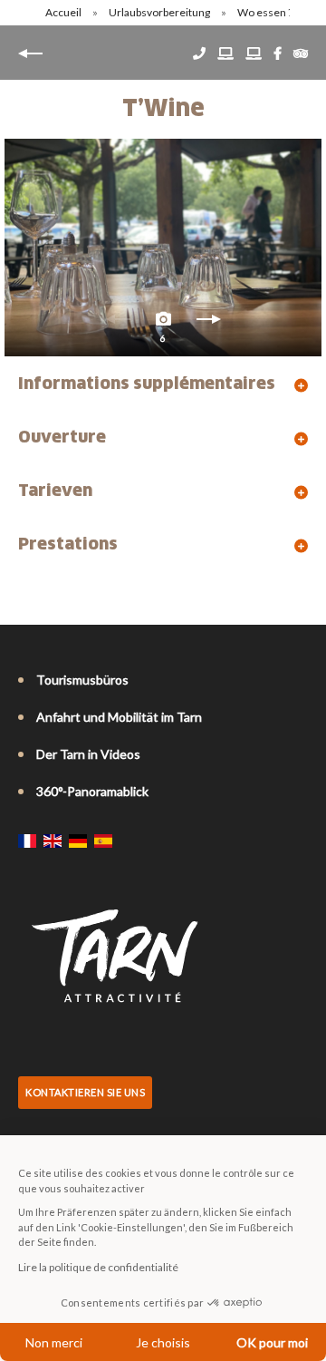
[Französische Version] (27, 840)
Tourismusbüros (82, 679)
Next (208, 324)
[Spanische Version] (103, 840)
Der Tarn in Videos (88, 754)
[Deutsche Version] (78, 840)
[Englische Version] (52, 840)
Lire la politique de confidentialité (98, 1267)
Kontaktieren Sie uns (85, 1092)
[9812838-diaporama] (163, 247)
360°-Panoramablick (92, 791)
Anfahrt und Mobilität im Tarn (119, 716)
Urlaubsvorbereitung (160, 12)
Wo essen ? (265, 12)
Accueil (63, 12)
